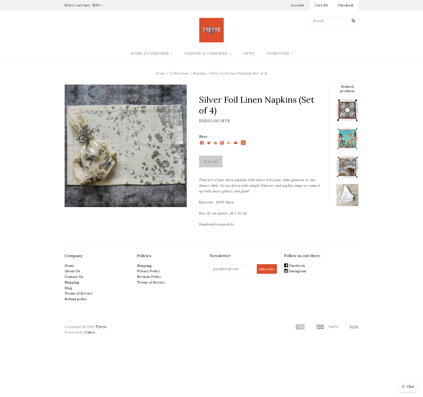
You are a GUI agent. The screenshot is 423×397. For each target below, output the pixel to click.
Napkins (199, 73)
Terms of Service (79, 293)
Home (160, 73)
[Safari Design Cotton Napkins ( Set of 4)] (347, 138)
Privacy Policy (148, 271)
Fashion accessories (205, 53)
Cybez (90, 332)
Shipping (72, 282)
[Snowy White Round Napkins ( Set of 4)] (347, 195)
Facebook (297, 265)
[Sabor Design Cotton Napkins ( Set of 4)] (347, 167)
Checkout (345, 5)
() (321, 5)
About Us (72, 271)
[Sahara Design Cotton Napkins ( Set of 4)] (347, 110)
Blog (68, 288)
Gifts (248, 53)
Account (297, 5)
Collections (179, 73)
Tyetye (101, 326)
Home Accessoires (150, 53)
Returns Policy (149, 276)
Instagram (297, 271)
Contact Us (74, 276)
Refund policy (76, 299)
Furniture (278, 53)
